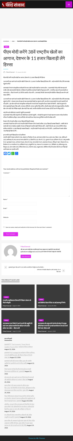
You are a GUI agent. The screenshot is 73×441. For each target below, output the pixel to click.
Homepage (6, 41)
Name (5, 199)
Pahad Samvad (10, 72)
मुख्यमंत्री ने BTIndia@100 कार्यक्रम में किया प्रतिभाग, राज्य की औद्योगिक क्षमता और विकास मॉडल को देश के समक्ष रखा (19, 355)
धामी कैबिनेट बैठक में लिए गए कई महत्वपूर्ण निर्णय (51, 303)
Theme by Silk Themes (36, 438)
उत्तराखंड (6, 297)
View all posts (26, 256)
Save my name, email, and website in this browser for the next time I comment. (29, 227)
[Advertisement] (36, 22)
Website (5, 217)
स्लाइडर (13, 41)
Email (5, 208)
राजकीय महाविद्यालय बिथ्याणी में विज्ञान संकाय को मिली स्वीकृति (17, 301)
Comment (6, 173)
